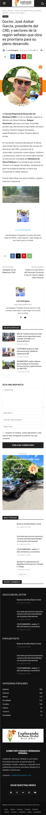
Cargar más (22, 574)
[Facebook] (12, 56)
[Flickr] (23, 792)
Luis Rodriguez (13, 50)
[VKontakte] (35, 792)
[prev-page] (4, 376)
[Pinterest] (23, 56)
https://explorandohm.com (23, 304)
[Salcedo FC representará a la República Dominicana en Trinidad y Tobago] (8, 565)
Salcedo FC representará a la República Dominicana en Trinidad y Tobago (30, 564)
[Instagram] (29, 792)
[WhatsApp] (29, 56)
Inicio (4, 11)
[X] (18, 56)
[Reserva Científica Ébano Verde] (8, 527)
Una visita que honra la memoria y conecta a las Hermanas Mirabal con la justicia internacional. (30, 538)
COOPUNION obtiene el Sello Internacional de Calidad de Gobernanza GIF (28, 351)
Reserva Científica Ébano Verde (29, 524)
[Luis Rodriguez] (4, 50)
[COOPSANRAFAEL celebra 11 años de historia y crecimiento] (8, 552)
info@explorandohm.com (21, 775)
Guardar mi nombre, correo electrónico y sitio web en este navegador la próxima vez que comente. (22, 435)
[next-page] (7, 376)
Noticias (10, 11)
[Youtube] (25, 317)
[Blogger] (11, 792)
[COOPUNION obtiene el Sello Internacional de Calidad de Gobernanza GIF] (8, 352)
